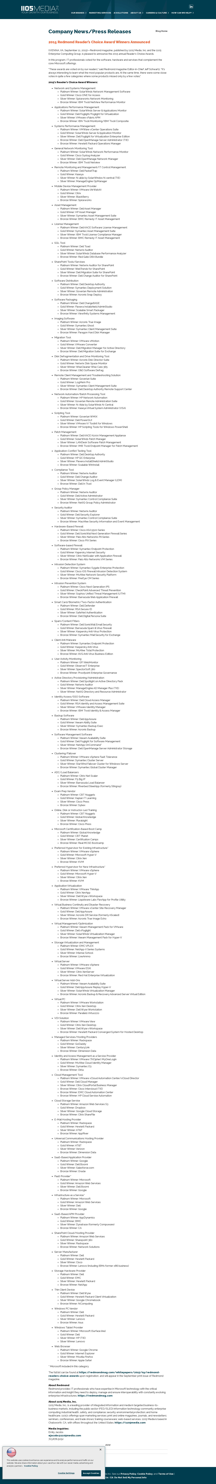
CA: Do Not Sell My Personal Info (128, 1477)
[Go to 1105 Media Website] (39, 10)
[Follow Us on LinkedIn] (191, 7)
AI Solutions (121, 13)
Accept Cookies (91, 1473)
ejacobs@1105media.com (64, 1435)
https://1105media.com (130, 1422)
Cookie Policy (145, 1474)
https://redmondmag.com (95, 1395)
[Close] (100, 1449)
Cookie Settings (66, 1473)
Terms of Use (165, 1474)
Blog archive (56, 34)
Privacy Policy (128, 1474)
